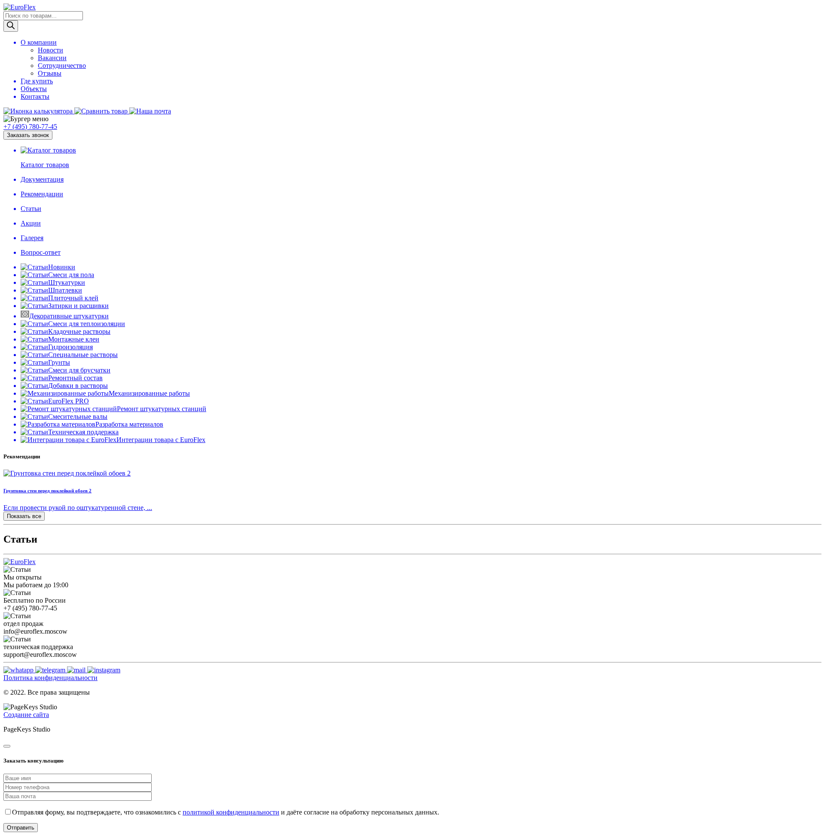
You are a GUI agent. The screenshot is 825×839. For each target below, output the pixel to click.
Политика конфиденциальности (50, 677)
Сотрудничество (62, 65)
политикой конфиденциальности (231, 812)
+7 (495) (30, 126)
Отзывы (49, 73)
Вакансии (52, 57)
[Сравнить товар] (101, 111)
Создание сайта (26, 714)
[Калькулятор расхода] (38, 111)
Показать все (24, 516)
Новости (50, 50)
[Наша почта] (150, 111)
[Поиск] (10, 26)
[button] (412, 119)
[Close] (6, 746)
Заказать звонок (28, 135)
